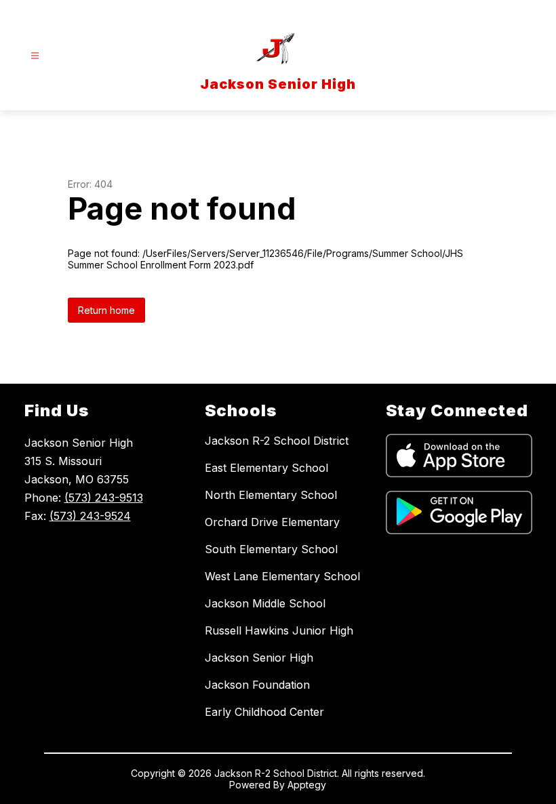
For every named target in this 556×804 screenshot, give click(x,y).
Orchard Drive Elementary (272, 522)
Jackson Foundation (257, 684)
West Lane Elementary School (282, 576)
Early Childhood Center (264, 712)
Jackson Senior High (259, 657)
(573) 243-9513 (103, 497)
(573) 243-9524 (90, 516)
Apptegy (306, 784)
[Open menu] (35, 56)
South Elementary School (271, 549)
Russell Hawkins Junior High (279, 630)
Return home (106, 310)
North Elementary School (271, 495)
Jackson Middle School (265, 603)
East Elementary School (266, 468)
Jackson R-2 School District (277, 440)
